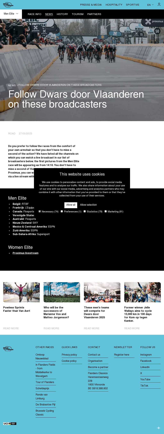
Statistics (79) (94, 212)
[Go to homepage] (8, 4)
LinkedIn (145, 367)
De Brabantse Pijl (45, 404)
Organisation (95, 361)
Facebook (146, 361)
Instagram (146, 355)
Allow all (70, 205)
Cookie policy (69, 361)
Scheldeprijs (42, 388)
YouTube (145, 379)
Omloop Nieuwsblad (42, 357)
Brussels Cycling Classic (45, 413)
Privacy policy (69, 355)
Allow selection (88, 205)
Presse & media (91, 5)
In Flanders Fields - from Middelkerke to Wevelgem (45, 371)
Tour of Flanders (45, 382)
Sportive (132, 5)
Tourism (77, 14)
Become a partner (98, 367)
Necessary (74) (49, 212)
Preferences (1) (72, 212)
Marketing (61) (115, 212)
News (49, 14)
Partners (94, 14)
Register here (121, 355)
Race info (34, 14)
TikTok (144, 386)
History (62, 14)
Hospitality (114, 5)
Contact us (94, 355)
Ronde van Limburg (42, 397)
